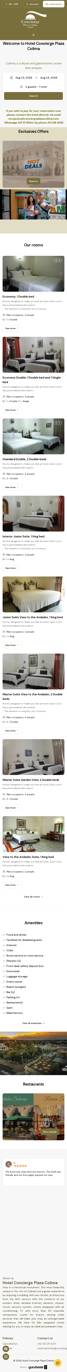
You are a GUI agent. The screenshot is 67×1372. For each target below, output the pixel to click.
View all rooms (32, 896)
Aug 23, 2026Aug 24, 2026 (36, 77)
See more (13, 329)
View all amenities (32, 1023)
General (7, 1348)
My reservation (54, 4)
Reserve (33, 181)
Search (33, 96)
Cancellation (10, 1343)
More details (50, 1131)
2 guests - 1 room (36, 86)
